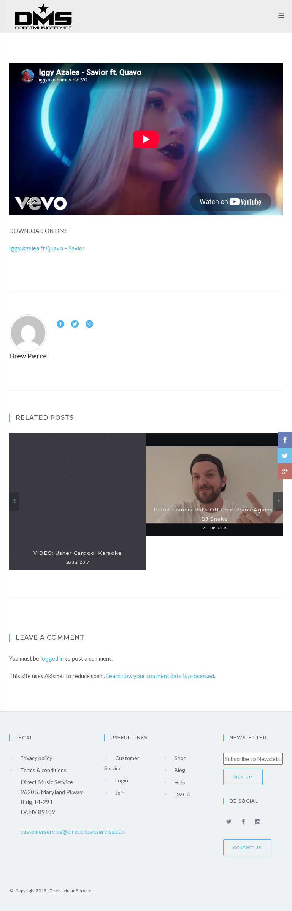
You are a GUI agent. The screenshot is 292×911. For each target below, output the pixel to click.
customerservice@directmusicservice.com (73, 831)
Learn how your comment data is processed (160, 675)
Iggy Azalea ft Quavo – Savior (47, 248)
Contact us (247, 847)
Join (119, 792)
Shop (180, 758)
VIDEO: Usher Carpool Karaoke (77, 553)
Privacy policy (35, 758)
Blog (179, 770)
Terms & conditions (43, 770)
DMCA (181, 794)
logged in (52, 658)
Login (121, 780)
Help (179, 782)
